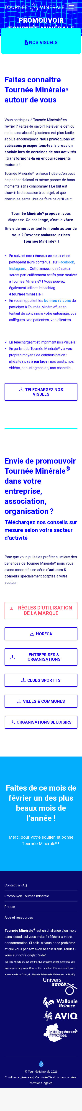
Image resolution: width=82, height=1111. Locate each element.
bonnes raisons (57, 300)
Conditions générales (19, 1077)
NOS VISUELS (43, 42)
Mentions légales (41, 1083)
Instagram (17, 268)
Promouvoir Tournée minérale (27, 896)
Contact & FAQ (16, 885)
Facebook (66, 262)
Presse (10, 907)
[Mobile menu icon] (72, 7)
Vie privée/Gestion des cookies (56, 1077)
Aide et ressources (19, 917)
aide (42, 955)
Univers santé (61, 968)
